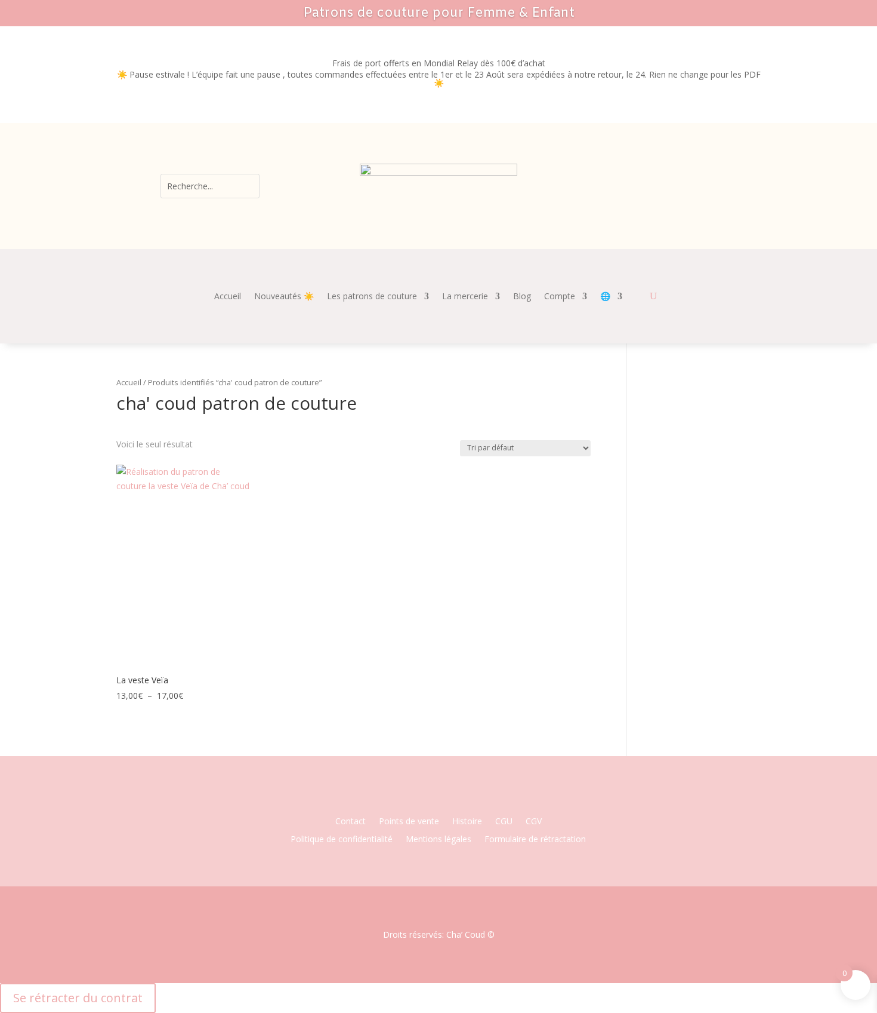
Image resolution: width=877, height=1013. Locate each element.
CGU (503, 822)
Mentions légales (438, 840)
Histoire (467, 822)
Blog (522, 297)
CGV (534, 822)
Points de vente (409, 822)
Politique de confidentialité (342, 840)
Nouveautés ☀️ (284, 297)
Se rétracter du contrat (78, 998)
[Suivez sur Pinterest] (450, 798)
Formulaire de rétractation (535, 840)
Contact (350, 822)
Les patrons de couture (372, 297)
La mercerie (465, 297)
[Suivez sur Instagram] (426, 798)
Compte (559, 297)
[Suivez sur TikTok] (474, 798)
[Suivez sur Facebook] (402, 798)
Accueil (227, 297)
